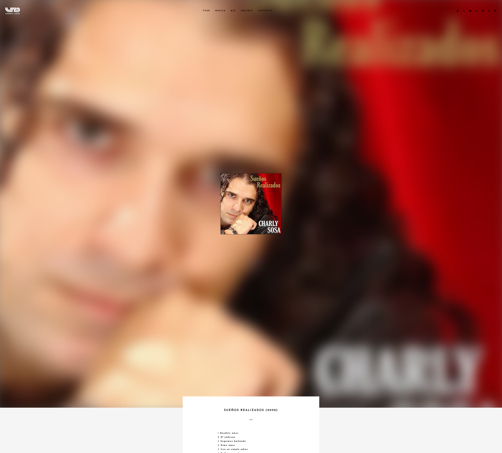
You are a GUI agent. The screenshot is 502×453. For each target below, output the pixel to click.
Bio (233, 11)
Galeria (247, 11)
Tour (206, 11)
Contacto (265, 11)
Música (220, 11)
